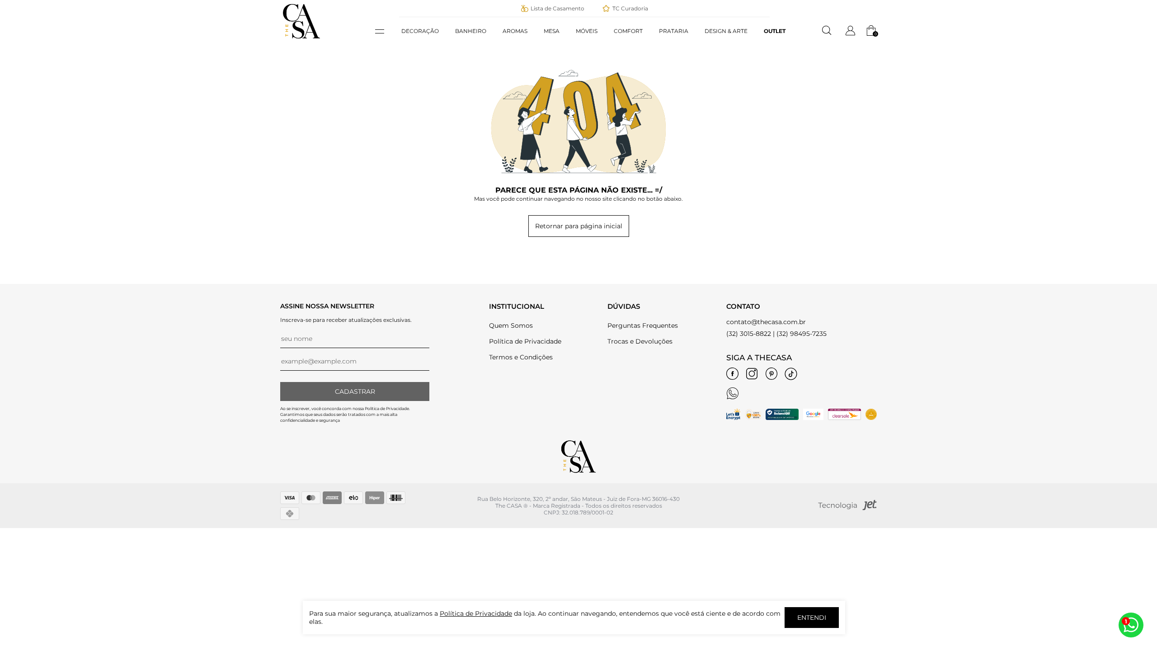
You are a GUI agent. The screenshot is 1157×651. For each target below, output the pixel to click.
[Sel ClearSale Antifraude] (844, 418)
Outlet (774, 31)
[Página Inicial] (301, 40)
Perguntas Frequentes (642, 325)
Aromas (515, 31)
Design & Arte (726, 31)
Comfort (628, 31)
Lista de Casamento (557, 8)
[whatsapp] (732, 393)
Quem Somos (511, 325)
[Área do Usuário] (850, 34)
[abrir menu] (384, 31)
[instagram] (752, 374)
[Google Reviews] (813, 418)
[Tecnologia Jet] (847, 508)
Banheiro (470, 31)
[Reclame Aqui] (782, 418)
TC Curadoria (630, 8)
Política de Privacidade (525, 341)
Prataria (673, 31)
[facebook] (732, 374)
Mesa (552, 31)
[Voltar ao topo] (1129, 587)
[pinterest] (771, 374)
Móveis (586, 31)
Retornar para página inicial (578, 226)
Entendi (811, 617)
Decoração (420, 31)
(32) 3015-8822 (748, 334)
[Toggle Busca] (827, 31)
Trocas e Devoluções (640, 341)
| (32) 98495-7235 (800, 334)
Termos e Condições (521, 357)
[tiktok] (791, 374)
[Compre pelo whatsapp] (1131, 625)
